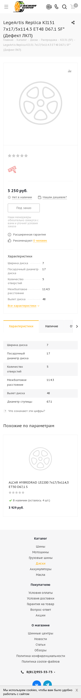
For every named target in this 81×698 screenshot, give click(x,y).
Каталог (40, 538)
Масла (40, 575)
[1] (10, 155)
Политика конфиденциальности (40, 656)
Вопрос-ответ (40, 610)
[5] (26, 155)
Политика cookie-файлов (41, 661)
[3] (18, 155)
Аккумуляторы (40, 569)
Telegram (47, 684)
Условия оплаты (41, 593)
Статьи (40, 645)
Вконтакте (36, 684)
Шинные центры (40, 633)
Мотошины (40, 552)
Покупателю (40, 585)
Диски (40, 563)
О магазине (41, 625)
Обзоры (40, 650)
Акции (40, 615)
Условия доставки (40, 598)
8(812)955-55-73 (39, 672)
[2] (14, 155)
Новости (40, 639)
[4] (22, 155)
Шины (40, 546)
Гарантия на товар (40, 604)
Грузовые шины (40, 558)
